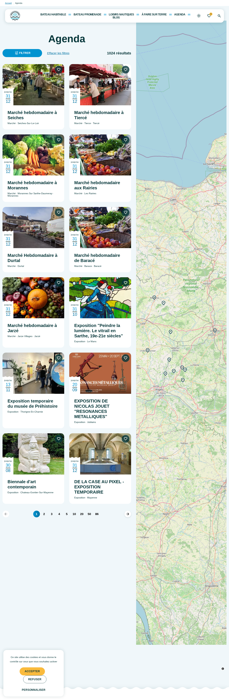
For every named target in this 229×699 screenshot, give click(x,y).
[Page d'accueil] (12, 14)
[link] (199, 16)
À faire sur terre (154, 14)
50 (89, 514)
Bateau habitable (53, 14)
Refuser (34, 679)
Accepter (32, 671)
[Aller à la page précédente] (6, 514)
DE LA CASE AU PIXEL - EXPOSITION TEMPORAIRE (99, 487)
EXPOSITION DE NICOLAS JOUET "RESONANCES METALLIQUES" (91, 408)
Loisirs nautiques (121, 14)
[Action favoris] (59, 69)
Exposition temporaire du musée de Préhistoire (33, 403)
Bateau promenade (87, 14)
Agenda (179, 14)
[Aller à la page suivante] (127, 514)
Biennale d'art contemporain (22, 484)
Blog (116, 17)
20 (81, 514)
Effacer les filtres (58, 53)
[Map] (181, 339)
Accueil (8, 3)
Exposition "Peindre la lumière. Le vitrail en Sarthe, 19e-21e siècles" (98, 330)
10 (74, 514)
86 (97, 514)
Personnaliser (33, 689)
